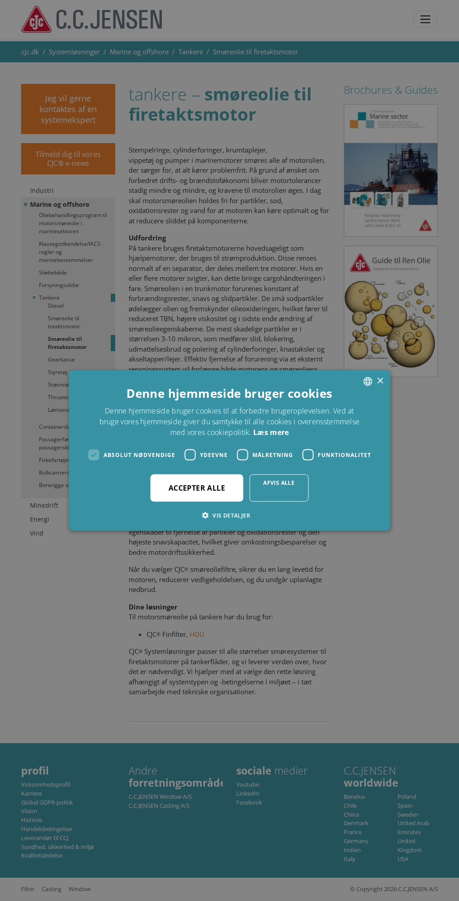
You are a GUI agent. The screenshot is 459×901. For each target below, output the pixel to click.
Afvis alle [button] (278, 483)
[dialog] (229, 450)
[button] (229, 515)
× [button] (380, 381)
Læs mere (271, 432)
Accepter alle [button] (197, 488)
